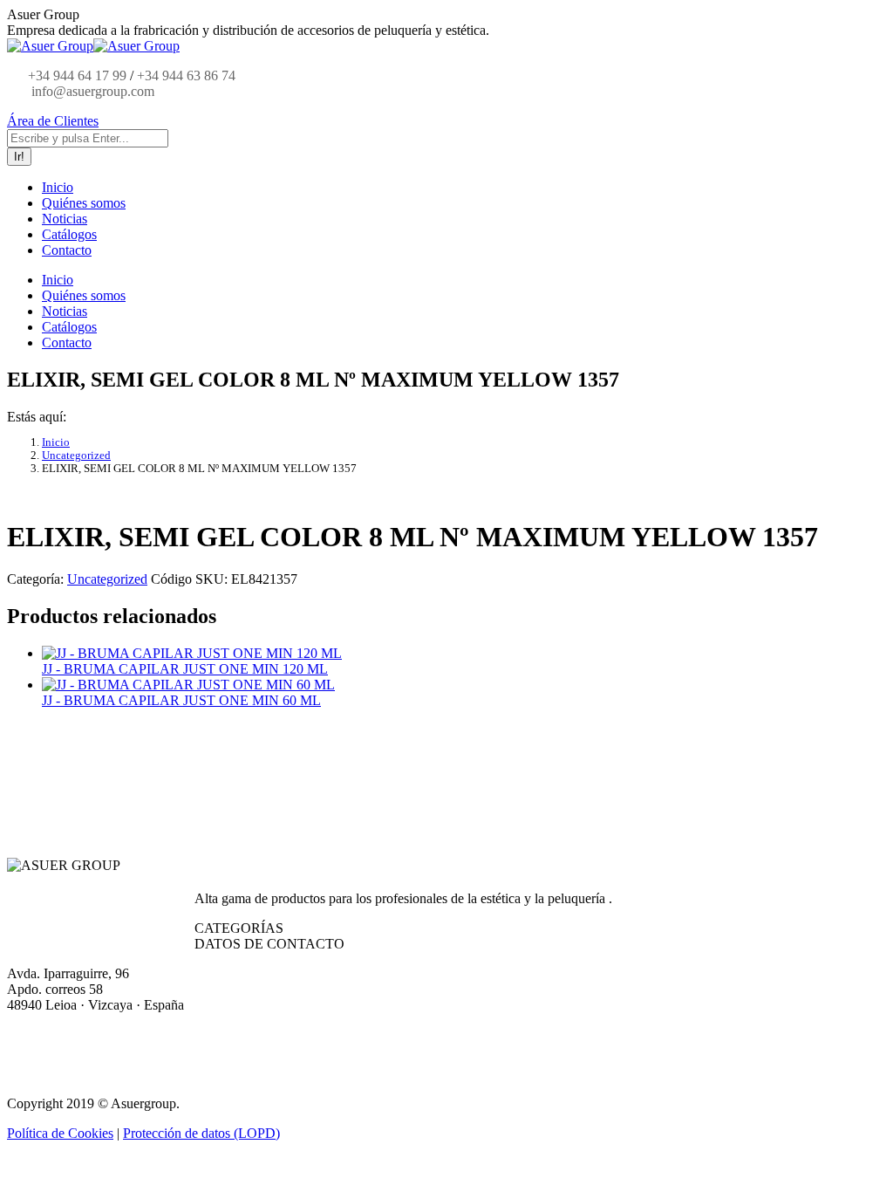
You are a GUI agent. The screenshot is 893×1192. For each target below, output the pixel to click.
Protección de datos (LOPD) (201, 1133)
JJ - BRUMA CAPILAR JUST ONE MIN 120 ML (185, 668)
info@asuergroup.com (91, 91)
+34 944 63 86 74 (186, 75)
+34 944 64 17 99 (77, 75)
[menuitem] (57, 187)
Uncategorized (107, 579)
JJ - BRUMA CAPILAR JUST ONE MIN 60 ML (181, 700)
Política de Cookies (60, 1133)
